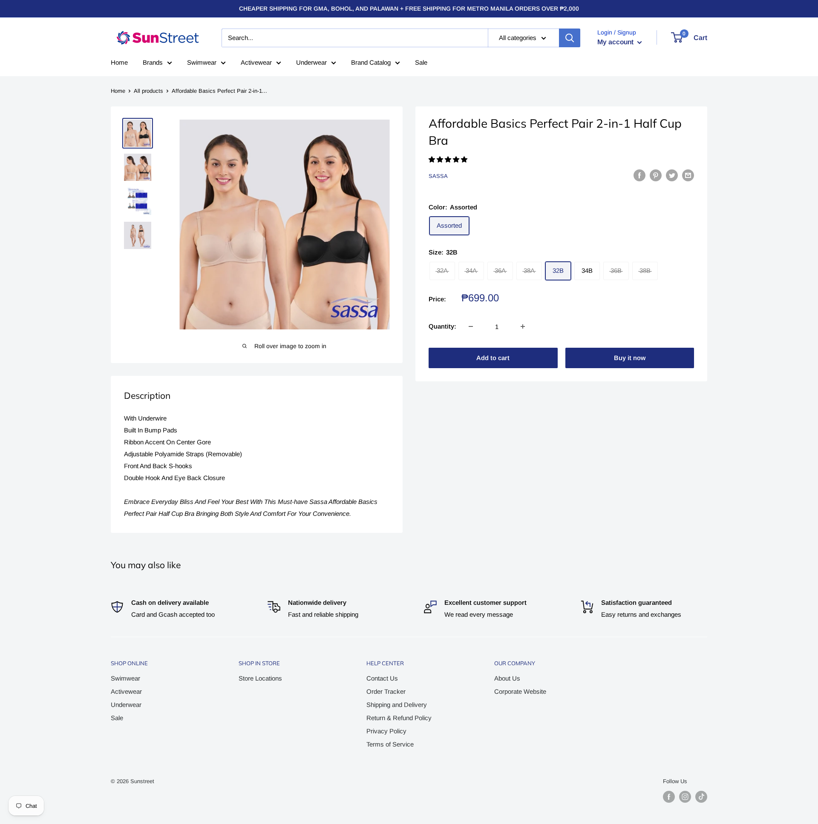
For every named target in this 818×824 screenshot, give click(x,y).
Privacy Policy (386, 731)
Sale (421, 62)
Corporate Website (520, 691)
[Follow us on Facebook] (669, 797)
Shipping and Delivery (396, 704)
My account (616, 42)
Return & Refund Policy (399, 717)
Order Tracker (386, 691)
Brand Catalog (371, 62)
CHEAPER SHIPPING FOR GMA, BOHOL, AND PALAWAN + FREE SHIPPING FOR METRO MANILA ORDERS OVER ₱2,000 (409, 8)
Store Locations (260, 678)
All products (148, 91)
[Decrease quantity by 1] (471, 326)
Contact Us (382, 678)
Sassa (438, 176)
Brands (153, 62)
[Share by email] (688, 175)
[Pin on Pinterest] (656, 175)
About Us (507, 678)
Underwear (311, 62)
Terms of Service (390, 744)
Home (119, 62)
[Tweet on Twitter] (672, 175)
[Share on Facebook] (639, 175)
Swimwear (201, 62)
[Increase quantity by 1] (523, 326)
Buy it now (629, 357)
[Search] (569, 38)
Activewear (256, 62)
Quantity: (442, 326)
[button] (449, 159)
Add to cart (493, 357)
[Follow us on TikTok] (701, 797)
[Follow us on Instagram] (685, 797)
